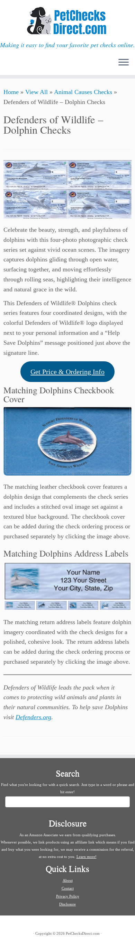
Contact (68, 888)
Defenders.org (33, 717)
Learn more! (86, 857)
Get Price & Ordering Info (67, 371)
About (68, 880)
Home (11, 92)
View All (36, 92)
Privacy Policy (67, 896)
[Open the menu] (123, 63)
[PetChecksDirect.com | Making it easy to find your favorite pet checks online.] (67, 20)
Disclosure (67, 904)
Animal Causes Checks (83, 92)
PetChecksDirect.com (83, 933)
